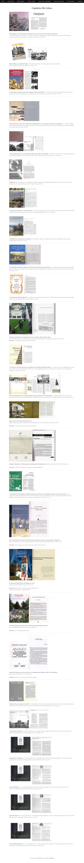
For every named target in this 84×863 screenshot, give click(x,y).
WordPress (40, 858)
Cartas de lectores (59, 1)
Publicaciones (20, 1)
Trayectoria (11, 1)
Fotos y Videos (31, 1)
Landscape (51, 858)
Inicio (3, 1)
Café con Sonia (71, 1)
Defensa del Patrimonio (45, 1)
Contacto (80, 1)
